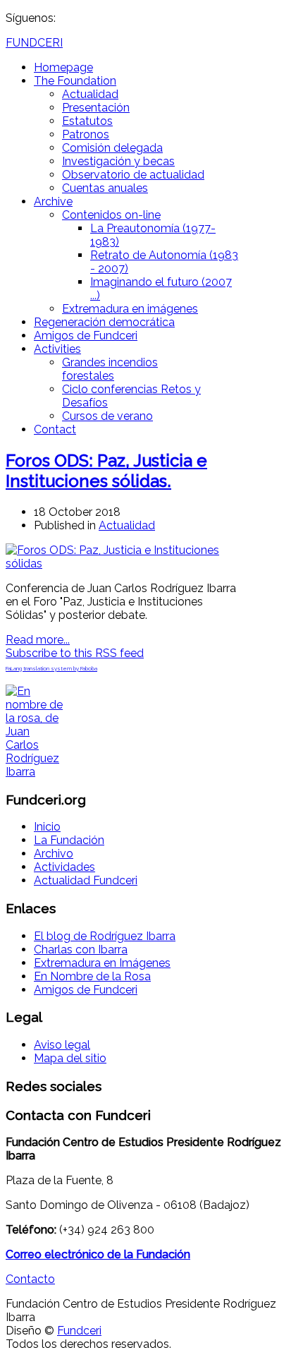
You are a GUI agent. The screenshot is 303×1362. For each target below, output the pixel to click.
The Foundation (75, 81)
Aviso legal (62, 1044)
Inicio (47, 826)
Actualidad (90, 94)
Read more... (38, 639)
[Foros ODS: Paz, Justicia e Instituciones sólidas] (122, 563)
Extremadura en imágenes (130, 308)
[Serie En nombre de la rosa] (35, 771)
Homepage (63, 67)
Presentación (96, 107)
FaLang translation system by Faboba (51, 668)
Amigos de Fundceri (85, 335)
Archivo (53, 853)
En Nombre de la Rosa (92, 976)
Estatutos (87, 121)
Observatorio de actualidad (133, 174)
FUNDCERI (34, 42)
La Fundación (69, 840)
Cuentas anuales (105, 188)
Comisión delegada (112, 148)
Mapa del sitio (70, 1058)
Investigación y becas (118, 161)
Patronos (85, 134)
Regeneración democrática (104, 322)
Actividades (64, 867)
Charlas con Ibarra (81, 949)
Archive (53, 201)
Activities (57, 349)
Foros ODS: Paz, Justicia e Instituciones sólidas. (106, 470)
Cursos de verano (107, 416)
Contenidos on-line (111, 215)
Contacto (30, 1279)
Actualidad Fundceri (85, 880)
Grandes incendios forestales (110, 369)
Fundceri (79, 1330)
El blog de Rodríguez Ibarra (104, 936)
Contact (55, 429)
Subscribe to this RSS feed (75, 653)
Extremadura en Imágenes (102, 963)
